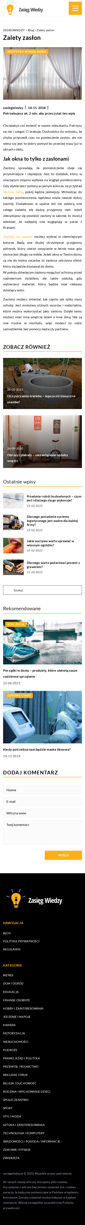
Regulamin (11, 949)
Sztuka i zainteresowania (24, 1125)
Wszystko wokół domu (26, 51)
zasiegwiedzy (13, 108)
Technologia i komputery (24, 1133)
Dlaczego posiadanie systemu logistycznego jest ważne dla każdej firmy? (52, 520)
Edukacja (11, 992)
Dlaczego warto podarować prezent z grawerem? (53, 565)
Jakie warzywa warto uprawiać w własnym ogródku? (50, 543)
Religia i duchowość (20, 1083)
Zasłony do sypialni (18, 236)
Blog (7, 933)
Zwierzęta (11, 1158)
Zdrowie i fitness (16, 1149)
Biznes (8, 975)
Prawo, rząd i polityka (21, 1058)
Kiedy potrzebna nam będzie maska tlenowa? (37, 749)
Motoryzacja (14, 1033)
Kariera (9, 1025)
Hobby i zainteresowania (23, 1008)
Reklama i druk (15, 1075)
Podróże (10, 1050)
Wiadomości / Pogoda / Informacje (31, 1141)
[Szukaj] (8, 590)
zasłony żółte (13, 192)
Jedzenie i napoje (17, 1016)
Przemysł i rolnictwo (20, 1066)
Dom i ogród (13, 983)
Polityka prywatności (21, 941)
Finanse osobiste (16, 1000)
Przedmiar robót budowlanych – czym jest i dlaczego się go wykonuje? (54, 498)
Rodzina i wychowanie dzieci (26, 1091)
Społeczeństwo (16, 1100)
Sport (7, 1108)
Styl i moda (12, 1116)
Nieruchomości (15, 1041)
